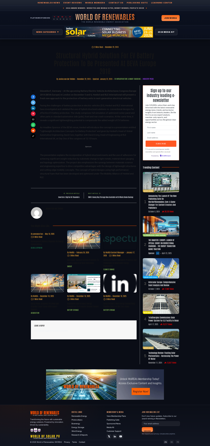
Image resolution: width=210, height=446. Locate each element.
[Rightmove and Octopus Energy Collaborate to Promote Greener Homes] (83, 283)
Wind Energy (77, 431)
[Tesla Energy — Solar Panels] (62, 18)
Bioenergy (76, 424)
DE (172, 442)
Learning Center (161, 3)
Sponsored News (114, 424)
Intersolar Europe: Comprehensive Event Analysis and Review (161, 283)
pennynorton (38, 234)
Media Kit (110, 427)
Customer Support (114, 431)
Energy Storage (78, 427)
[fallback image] (105, 384)
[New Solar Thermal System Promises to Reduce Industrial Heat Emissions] (83, 239)
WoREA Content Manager (115, 252)
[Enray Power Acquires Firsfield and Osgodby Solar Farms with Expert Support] (47, 283)
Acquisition (35, 313)
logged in (48, 331)
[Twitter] (33, 102)
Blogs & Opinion (36, 248)
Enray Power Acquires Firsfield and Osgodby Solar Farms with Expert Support (45, 306)
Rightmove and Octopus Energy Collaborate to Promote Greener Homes (83, 305)
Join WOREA (170, 18)
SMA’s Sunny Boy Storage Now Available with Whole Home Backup (110, 197)
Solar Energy (148, 312)
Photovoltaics (77, 420)
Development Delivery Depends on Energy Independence (47, 243)
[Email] (33, 119)
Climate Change (108, 269)
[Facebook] (33, 97)
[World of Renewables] (35, 430)
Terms (74, 442)
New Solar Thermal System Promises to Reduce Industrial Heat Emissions (83, 261)
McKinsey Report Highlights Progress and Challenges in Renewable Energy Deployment (119, 262)
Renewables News (49, 3)
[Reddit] (33, 130)
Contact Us (116, 3)
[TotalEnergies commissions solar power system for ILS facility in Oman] (161, 304)
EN (166, 442)
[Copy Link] (33, 136)
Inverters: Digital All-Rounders (68, 197)
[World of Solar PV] (45, 437)
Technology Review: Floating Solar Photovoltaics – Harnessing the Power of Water (163, 355)
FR (178, 442)
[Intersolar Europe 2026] (109, 32)
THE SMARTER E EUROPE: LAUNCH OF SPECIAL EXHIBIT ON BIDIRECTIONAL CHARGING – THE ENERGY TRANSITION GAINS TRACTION (161, 244)
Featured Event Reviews (150, 277)
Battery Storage (73, 310)
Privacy (67, 442)
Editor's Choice (148, 191)
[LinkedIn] (33, 108)
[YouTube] (120, 436)
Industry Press (148, 79)
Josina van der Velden (67, 79)
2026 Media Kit (166, 32)
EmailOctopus (166, 155)
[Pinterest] (33, 113)
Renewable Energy (79, 416)
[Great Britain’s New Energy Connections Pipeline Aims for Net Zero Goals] (120, 283)
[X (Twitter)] (109, 436)
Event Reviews (72, 3)
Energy (69, 266)
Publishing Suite (137, 3)
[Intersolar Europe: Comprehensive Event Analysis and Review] (161, 268)
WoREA (71, 252)
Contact (82, 442)
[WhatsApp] (33, 125)
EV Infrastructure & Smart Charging (127, 79)
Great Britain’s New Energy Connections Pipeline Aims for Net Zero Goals (119, 305)
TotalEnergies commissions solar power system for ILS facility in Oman (163, 319)
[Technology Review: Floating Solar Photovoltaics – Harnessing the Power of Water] (161, 339)
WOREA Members (95, 3)
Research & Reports (80, 435)
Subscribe (147, 431)
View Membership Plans (116, 416)
